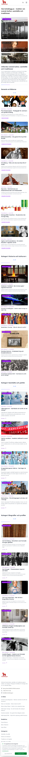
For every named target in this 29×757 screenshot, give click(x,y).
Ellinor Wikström (4, 134)
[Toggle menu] (26, 2)
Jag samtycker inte (8, 753)
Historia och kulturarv (6, 54)
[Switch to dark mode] (23, 2)
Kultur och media (5, 118)
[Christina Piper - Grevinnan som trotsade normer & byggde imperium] (14, 46)
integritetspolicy (5, 750)
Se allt (14, 92)
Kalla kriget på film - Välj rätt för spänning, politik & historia (14, 715)
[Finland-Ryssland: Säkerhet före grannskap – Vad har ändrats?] (14, 28)
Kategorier (4, 731)
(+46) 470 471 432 (7, 690)
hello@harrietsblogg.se (8, 693)
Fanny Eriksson (4, 160)
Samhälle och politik (7, 19)
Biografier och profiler (6, 42)
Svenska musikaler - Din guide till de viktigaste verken (13, 713)
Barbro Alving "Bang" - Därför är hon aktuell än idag (12, 706)
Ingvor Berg (3, 108)
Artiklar (3, 697)
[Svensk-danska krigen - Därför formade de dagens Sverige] (14, 58)
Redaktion (4, 719)
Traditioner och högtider (6, 144)
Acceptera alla (21, 753)
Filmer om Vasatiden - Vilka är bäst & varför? (11, 703)
